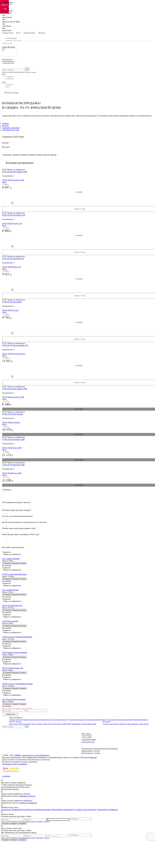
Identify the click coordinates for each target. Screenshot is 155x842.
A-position (6, 776)
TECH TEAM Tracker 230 (12, 223)
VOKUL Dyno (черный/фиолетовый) (17, 684)
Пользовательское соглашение (14, 764)
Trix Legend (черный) (11, 559)
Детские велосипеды (34, 720)
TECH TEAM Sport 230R (12, 448)
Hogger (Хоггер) (48, 724)
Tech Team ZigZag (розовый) (14, 699)
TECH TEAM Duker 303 (11, 267)
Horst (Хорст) (58, 724)
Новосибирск (57, 810)
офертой (93, 757)
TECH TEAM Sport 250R (12, 473)
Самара (78, 810)
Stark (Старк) (31, 724)
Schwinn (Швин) (87, 724)
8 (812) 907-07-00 (8, 47)
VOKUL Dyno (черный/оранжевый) (17, 637)
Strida (94, 724)
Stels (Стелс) (22, 724)
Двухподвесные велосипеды (76, 720)
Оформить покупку (27, 796)
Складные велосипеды (61, 720)
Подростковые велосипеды (125, 720)
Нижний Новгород (43, 810)
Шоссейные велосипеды (140, 720)
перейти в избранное (28, 803)
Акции (141, 724)
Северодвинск (102, 810)
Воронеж (16, 810)
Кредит (18, 33)
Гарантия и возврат (29, 33)
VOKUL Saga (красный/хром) (14, 574)
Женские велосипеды (47, 720)
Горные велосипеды (15, 720)
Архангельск (6, 810)
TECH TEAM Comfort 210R (13, 180)
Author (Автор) (13, 724)
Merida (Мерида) (76, 724)
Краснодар (30, 810)
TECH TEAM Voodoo (10, 310)
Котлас (23, 810)
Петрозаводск (69, 810)
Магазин (146, 724)
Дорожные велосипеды (93, 720)
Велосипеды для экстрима (108, 720)
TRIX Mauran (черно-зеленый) (14, 652)
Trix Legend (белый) (10, 590)
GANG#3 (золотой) (10, 621)
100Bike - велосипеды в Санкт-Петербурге (32, 755)
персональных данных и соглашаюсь (32, 821)
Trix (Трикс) (39, 724)
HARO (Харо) (66, 724)
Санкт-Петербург (89, 810)
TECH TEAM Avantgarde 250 (13, 354)
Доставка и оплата (7, 33)
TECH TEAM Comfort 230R (13, 397)
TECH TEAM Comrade (11, 422)
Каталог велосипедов (15, 717)
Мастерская (41, 33)
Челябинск (113, 810)
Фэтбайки (25, 720)
